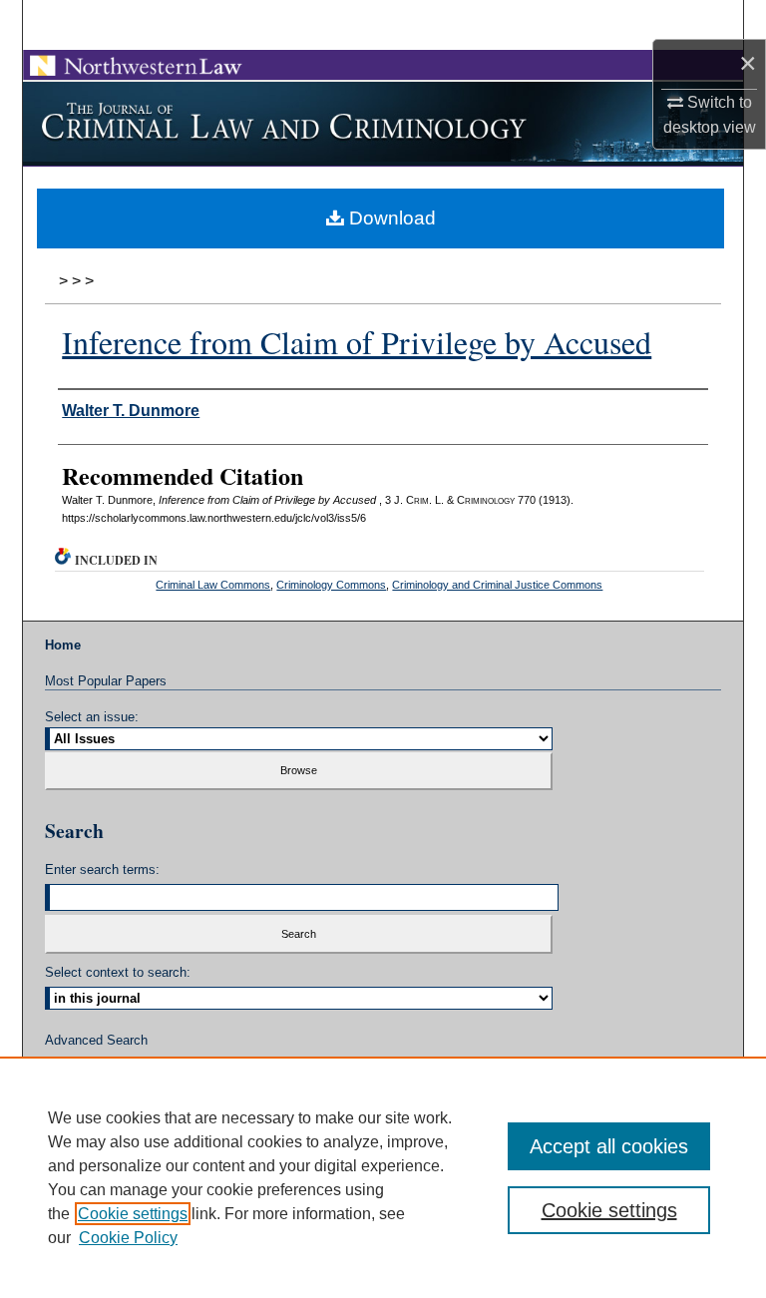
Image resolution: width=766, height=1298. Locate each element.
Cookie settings (133, 1213)
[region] (383, 1177)
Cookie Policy (128, 1237)
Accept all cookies (609, 1146)
